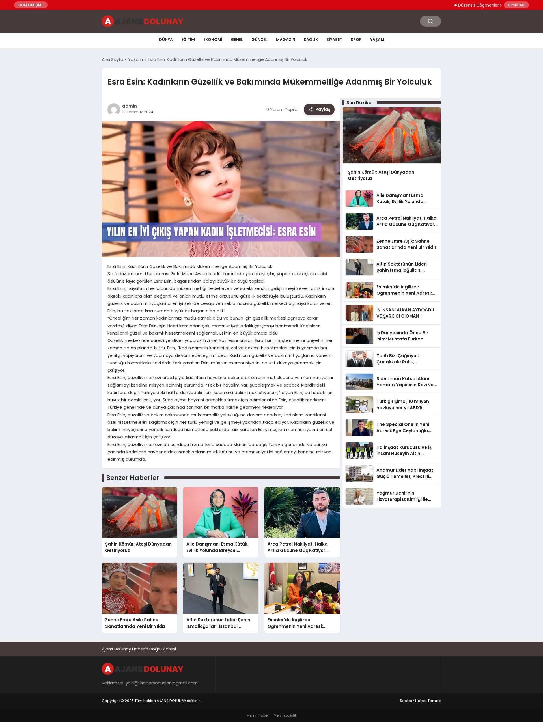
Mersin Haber (258, 715)
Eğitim (188, 39)
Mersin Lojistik (285, 715)
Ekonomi (212, 39)
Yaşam (377, 39)
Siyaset (334, 39)
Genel (237, 39)
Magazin (285, 39)
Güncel (259, 39)
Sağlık (311, 39)
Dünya (166, 39)
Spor (356, 39)
